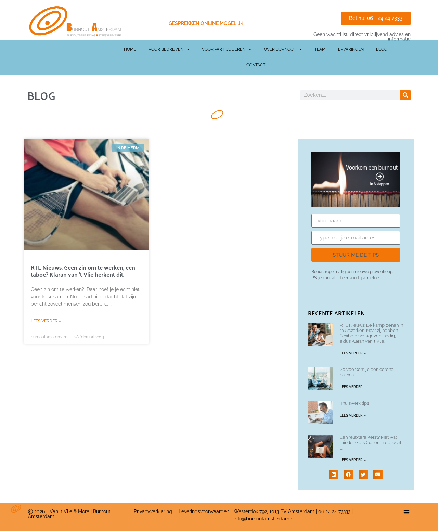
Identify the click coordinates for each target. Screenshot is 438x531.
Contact (255, 65)
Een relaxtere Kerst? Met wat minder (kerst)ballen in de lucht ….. (370, 442)
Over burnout (280, 49)
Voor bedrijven (166, 49)
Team (320, 49)
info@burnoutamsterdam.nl (264, 518)
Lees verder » (46, 321)
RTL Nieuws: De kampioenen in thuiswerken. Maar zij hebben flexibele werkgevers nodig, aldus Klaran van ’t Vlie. (371, 333)
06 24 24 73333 (334, 511)
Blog (381, 49)
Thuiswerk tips (354, 403)
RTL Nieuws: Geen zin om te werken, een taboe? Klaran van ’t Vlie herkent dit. (83, 270)
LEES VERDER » (353, 353)
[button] (333, 474)
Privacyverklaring (153, 511)
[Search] (405, 95)
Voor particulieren (223, 49)
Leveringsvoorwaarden (204, 511)
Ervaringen (351, 49)
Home (130, 49)
